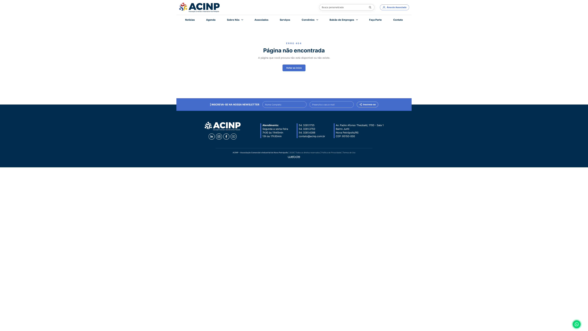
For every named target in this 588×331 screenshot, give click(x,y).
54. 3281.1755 (307, 125)
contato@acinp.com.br (312, 136)
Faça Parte (375, 19)
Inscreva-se (369, 104)
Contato (398, 19)
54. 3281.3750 (307, 128)
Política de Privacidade (331, 152)
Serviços (285, 19)
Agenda (210, 19)
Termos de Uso (349, 152)
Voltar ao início (294, 68)
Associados (261, 19)
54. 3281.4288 (307, 132)
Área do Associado (397, 7)
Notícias (190, 19)
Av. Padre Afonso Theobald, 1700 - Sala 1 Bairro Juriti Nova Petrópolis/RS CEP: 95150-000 (360, 131)
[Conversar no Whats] (576, 324)
